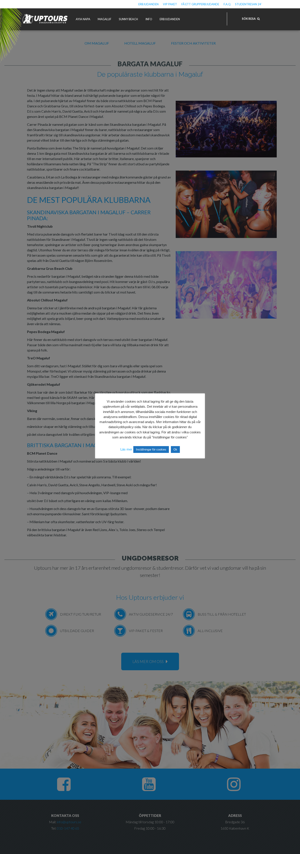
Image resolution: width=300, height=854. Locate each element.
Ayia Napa (83, 19)
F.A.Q (227, 4)
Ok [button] (175, 449)
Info (148, 19)
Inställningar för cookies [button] (151, 449)
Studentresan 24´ (248, 4)
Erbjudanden (148, 4)
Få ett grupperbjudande (200, 4)
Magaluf (104, 19)
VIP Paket (170, 4)
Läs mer (126, 449)
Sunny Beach (128, 19)
